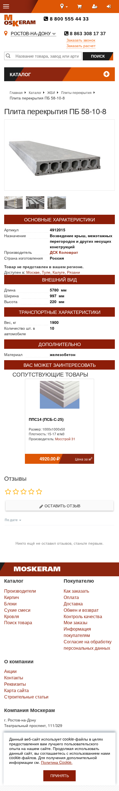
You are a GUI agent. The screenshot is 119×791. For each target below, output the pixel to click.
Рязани (73, 272)
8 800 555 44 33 (68, 18)
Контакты (13, 677)
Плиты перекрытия (76, 92)
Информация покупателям (77, 632)
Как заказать (76, 591)
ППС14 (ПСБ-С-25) (46, 420)
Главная (16, 92)
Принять (59, 776)
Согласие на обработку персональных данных (88, 644)
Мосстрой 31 (65, 438)
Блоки (10, 603)
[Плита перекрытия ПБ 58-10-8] (59, 155)
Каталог (35, 92)
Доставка (73, 603)
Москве (33, 272)
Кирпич (11, 597)
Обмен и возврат (81, 610)
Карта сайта (16, 690)
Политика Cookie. (57, 762)
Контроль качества (83, 616)
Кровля (11, 616)
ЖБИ (51, 92)
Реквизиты (15, 684)
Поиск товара (18, 622)
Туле (46, 272)
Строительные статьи (26, 696)
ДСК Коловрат (64, 252)
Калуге (59, 272)
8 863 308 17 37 (87, 33)
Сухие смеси (17, 610)
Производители (20, 591)
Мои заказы (75, 622)
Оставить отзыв (61, 505)
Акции (10, 671)
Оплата (71, 597)
